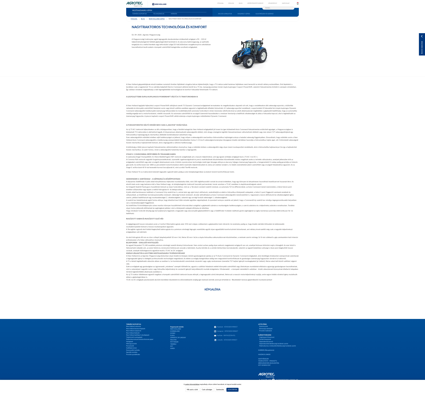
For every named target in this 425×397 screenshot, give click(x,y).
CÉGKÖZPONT (272, 3)
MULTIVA (173, 340)
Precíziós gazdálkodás (133, 354)
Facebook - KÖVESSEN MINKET (227, 327)
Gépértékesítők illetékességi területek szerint (273, 343)
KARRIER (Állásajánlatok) (266, 350)
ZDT (171, 346)
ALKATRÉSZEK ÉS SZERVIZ (264, 14)
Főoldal (134, 19)
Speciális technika (131, 352)
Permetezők (130, 346)
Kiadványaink (263, 326)
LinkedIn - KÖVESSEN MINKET (227, 340)
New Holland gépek (157, 19)
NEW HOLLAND (175, 329)
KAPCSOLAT (286, 3)
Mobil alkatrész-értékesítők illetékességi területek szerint (277, 346)
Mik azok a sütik (192, 389)
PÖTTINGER (174, 342)
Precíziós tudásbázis (265, 331)
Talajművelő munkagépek (134, 337)
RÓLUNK (231, 3)
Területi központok (265, 339)
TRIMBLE (173, 344)
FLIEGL (172, 335)
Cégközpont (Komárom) (266, 337)
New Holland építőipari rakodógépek (137, 335)
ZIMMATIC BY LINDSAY (178, 337)
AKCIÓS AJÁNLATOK (225, 14)
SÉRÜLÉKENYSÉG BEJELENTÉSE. (268, 363)
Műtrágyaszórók (131, 343)
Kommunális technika (133, 350)
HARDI (172, 348)
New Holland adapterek (133, 331)
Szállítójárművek (131, 348)
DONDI (172, 333)
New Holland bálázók (133, 333)
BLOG (240, 3)
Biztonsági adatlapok (265, 328)
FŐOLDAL (220, 3)
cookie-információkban (192, 384)
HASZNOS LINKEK (264, 354)
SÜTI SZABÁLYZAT (264, 365)
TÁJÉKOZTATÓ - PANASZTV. (267, 361)
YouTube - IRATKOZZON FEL (225, 335)
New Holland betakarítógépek (135, 328)
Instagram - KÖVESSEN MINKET (227, 331)
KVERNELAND (175, 331)
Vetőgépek (129, 341)
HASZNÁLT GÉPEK (244, 14)
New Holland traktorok (133, 326)
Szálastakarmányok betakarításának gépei (139, 339)
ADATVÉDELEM (263, 359)
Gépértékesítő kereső (255, 3)
